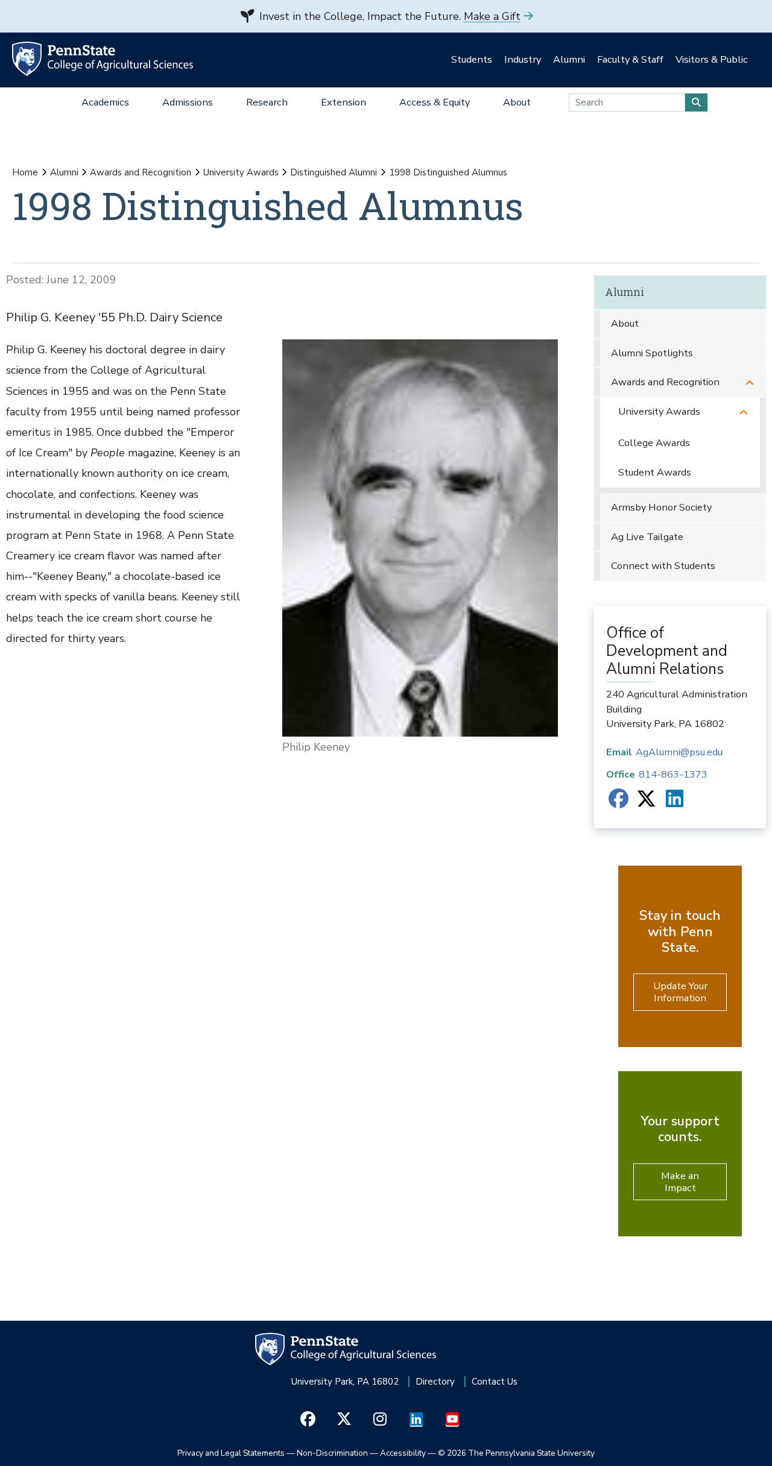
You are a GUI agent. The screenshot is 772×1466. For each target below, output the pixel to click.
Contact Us (494, 1382)
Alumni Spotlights (652, 353)
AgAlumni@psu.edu (679, 752)
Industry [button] (522, 59)
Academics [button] (105, 102)
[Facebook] (618, 803)
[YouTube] (452, 1419)
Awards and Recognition (140, 172)
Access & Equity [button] (434, 102)
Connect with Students (663, 566)
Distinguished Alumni (333, 172)
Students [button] (471, 59)
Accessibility (403, 1453)
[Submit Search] (696, 102)
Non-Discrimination (332, 1453)
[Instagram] (380, 1419)
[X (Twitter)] (646, 803)
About (625, 323)
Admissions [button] (187, 102)
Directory (435, 1382)
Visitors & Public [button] (712, 59)
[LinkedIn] (674, 803)
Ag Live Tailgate (647, 537)
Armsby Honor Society (661, 507)
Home (25, 172)
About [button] (517, 102)
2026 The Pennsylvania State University (516, 1453)
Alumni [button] (569, 59)
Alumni (64, 172)
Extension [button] (343, 102)
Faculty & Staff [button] (630, 59)
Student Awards (654, 472)
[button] (749, 382)
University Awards (241, 172)
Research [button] (267, 102)
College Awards (654, 443)
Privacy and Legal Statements (231, 1453)
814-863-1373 (673, 774)
